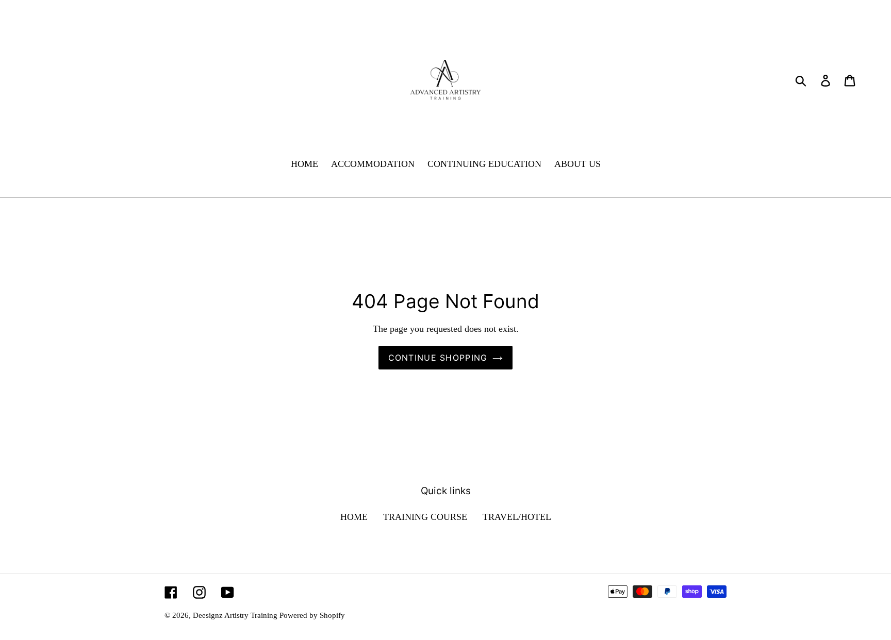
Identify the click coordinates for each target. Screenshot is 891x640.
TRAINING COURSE (425, 517)
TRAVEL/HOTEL (517, 517)
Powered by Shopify (312, 615)
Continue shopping (438, 357)
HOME (354, 517)
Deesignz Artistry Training (236, 615)
